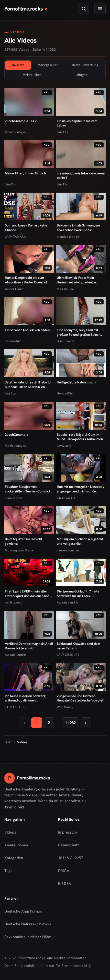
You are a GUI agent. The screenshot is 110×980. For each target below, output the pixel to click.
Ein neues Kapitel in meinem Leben (77, 123)
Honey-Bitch (65, 393)
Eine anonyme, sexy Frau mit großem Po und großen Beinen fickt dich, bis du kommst (78, 332)
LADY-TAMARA (15, 236)
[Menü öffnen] (100, 8)
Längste (81, 74)
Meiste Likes (32, 74)
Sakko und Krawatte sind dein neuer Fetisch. (78, 645)
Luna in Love (14, 498)
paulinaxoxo (14, 602)
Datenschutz (68, 845)
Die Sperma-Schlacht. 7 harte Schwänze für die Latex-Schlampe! (78, 593)
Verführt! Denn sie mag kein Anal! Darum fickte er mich (29, 645)
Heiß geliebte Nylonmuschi (76, 382)
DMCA (63, 870)
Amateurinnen (16, 845)
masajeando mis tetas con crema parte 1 (81, 175)
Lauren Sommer (68, 550)
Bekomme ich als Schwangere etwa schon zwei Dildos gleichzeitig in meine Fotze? (78, 227)
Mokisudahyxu (15, 132)
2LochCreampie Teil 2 (21, 121)
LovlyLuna (64, 445)
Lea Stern (11, 393)
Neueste (18, 65)
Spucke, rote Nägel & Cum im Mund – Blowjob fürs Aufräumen (80, 436)
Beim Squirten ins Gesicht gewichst (23, 541)
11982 (70, 722)
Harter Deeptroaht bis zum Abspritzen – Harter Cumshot (26, 279)
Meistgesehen (48, 65)
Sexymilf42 (13, 341)
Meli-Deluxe (65, 289)
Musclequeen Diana (19, 550)
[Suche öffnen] (83, 8)
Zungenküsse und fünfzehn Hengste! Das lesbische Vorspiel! (80, 698)
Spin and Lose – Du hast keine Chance (26, 227)
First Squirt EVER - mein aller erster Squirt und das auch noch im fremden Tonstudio (28, 593)
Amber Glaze (14, 289)
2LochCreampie (16, 434)
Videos (10, 832)
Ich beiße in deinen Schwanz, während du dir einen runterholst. (25, 698)
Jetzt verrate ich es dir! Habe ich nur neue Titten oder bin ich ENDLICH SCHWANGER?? (28, 384)
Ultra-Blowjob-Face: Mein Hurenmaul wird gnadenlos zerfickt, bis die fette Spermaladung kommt (76, 279)
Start (8, 742)
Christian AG (66, 498)
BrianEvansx (66, 341)
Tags (8, 870)
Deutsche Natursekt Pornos (27, 926)
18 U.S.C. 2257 (70, 857)
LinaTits (62, 132)
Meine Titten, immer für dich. (26, 173)
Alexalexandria (68, 602)
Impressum (67, 832)
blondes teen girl (68, 236)
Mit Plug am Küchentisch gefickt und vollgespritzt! (80, 541)
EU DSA (64, 883)
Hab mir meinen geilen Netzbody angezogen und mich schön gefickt (80, 488)
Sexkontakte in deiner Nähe (27, 938)
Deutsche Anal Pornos (25, 913)
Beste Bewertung (85, 65)
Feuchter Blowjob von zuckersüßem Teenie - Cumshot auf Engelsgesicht (27, 488)
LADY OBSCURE (68, 654)
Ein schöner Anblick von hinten (27, 330)
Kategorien (13, 857)
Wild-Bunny (65, 707)
